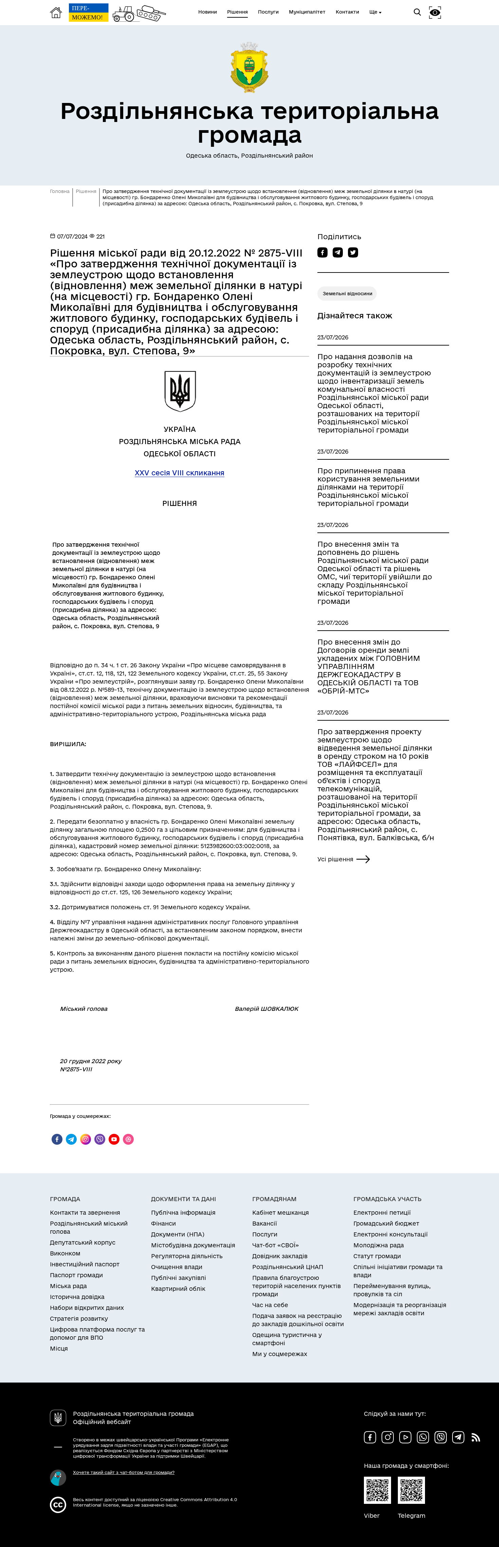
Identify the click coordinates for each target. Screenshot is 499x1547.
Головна (60, 191)
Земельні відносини (347, 293)
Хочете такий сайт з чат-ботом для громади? (123, 1472)
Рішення (86, 191)
